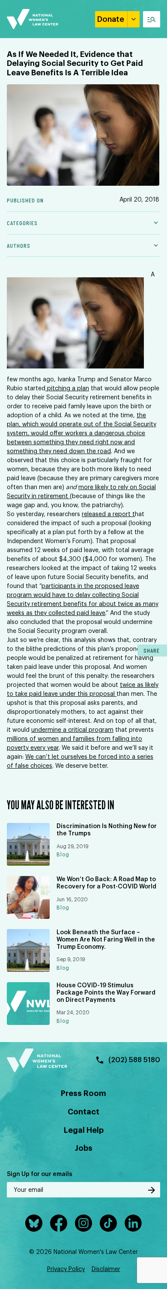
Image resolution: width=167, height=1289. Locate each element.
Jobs (83, 1148)
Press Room (83, 1093)
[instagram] (83, 1223)
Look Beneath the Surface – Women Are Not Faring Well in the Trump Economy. (106, 940)
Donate (110, 19)
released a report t (108, 514)
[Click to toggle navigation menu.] (151, 19)
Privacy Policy (66, 1269)
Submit (151, 1190)
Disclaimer (106, 1269)
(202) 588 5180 (134, 1060)
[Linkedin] (133, 1223)
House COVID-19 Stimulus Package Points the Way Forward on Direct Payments (106, 993)
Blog (63, 854)
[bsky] (33, 1223)
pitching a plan (67, 389)
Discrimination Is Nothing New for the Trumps (107, 830)
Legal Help (84, 1130)
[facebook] (58, 1223)
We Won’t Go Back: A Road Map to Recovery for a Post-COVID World (106, 883)
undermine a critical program (72, 730)
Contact (83, 1112)
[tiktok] (108, 1223)
